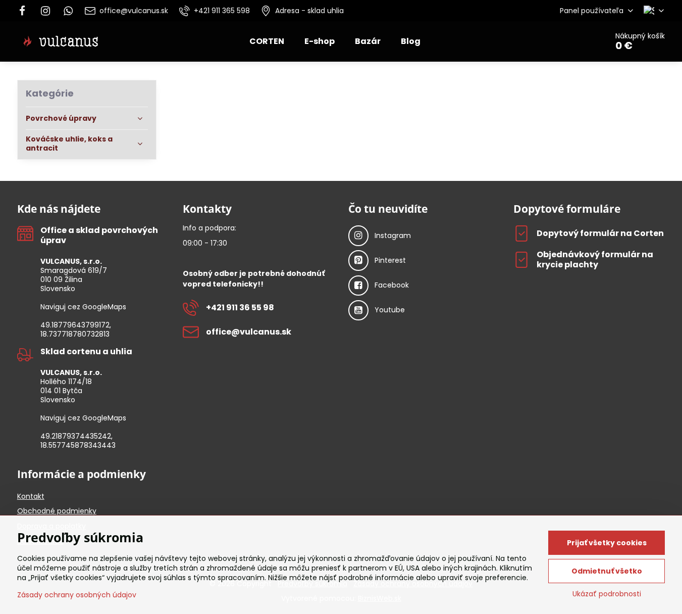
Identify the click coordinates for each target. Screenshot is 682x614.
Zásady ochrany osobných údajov (76, 595)
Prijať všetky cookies (607, 543)
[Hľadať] (572, 41)
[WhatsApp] (68, 10)
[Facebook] (25, 10)
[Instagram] (45, 10)
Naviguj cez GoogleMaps (83, 307)
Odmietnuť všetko (606, 571)
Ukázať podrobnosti (606, 594)
